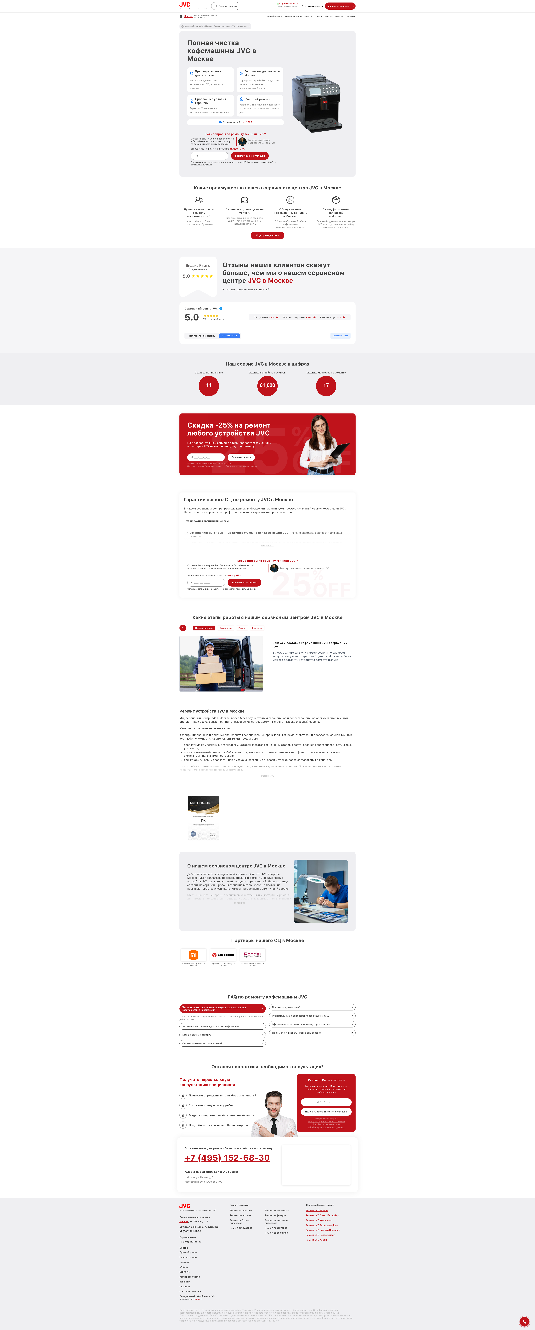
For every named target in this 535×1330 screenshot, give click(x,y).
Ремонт (242, 628)
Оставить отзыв (229, 336)
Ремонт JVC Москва (317, 1210)
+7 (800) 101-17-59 (190, 1231)
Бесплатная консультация (250, 156)
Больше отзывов (340, 336)
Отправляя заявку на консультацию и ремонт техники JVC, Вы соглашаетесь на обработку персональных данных (326, 1123)
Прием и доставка (204, 628)
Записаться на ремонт (244, 582)
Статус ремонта (314, 6)
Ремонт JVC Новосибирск (320, 1235)
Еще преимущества (267, 235)
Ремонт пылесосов (240, 1215)
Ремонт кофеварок (275, 1215)
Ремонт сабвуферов (241, 1228)
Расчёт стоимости (334, 16)
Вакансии (184, 1281)
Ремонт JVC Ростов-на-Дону (322, 1225)
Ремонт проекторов (276, 1228)
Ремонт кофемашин (241, 1210)
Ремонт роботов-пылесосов (239, 1221)
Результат (257, 628)
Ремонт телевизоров (277, 1210)
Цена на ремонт (293, 16)
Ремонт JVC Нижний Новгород (323, 1230)
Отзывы (308, 16)
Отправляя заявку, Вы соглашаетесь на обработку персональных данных (222, 466)
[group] (193, 957)
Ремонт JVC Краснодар (319, 1220)
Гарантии (351, 16)
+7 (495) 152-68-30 (289, 4)
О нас (317, 16)
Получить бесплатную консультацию (326, 1111)
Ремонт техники (228, 6)
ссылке (198, 1299)
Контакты (184, 1271)
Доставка (184, 1262)
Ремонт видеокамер (276, 1232)
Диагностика (225, 628)
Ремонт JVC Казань (316, 1240)
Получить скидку (241, 457)
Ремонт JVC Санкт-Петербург (322, 1215)
